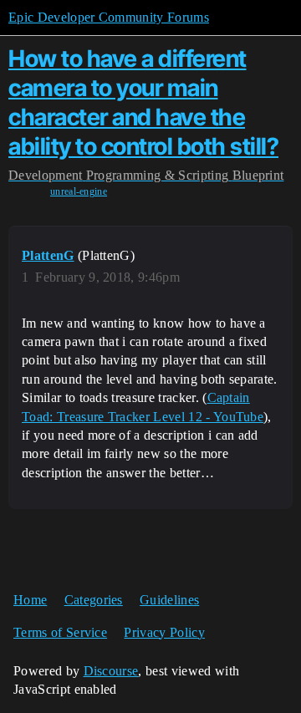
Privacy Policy (164, 632)
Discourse (111, 671)
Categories (93, 600)
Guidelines (169, 600)
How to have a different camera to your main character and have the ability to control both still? (143, 102)
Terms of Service (60, 632)
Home (30, 600)
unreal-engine (78, 191)
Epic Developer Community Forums (108, 17)
